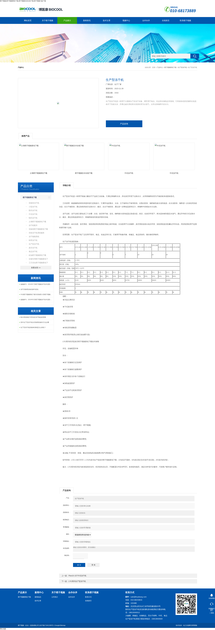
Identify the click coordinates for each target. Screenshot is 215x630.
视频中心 (126, 20)
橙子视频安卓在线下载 (83, 173)
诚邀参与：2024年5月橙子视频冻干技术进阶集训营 (37, 299)
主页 (153, 67)
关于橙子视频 (47, 20)
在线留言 (165, 20)
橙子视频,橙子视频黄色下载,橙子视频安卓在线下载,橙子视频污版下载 (23, 1)
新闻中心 (39, 592)
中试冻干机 (129, 173)
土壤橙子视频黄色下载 (38, 173)
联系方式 (88, 597)
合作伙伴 (146, 20)
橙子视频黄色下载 (170, 67)
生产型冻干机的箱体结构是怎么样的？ (33, 327)
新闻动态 (38, 597)
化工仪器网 (187, 625)
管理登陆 (194, 625)
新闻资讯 (87, 20)
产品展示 (67, 20)
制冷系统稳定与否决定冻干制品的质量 (33, 317)
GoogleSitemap (60, 625)
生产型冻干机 (182, 67)
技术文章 (106, 20)
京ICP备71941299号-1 (46, 625)
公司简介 (55, 597)
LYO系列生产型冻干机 (77, 581)
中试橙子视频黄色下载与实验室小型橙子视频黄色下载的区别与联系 (37, 294)
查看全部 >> (36, 268)
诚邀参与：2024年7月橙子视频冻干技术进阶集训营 (37, 284)
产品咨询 (124, 124)
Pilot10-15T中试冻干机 (77, 576)
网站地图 (3, 629)
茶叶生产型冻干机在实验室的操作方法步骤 (35, 322)
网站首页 (27, 20)
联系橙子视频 (185, 20)
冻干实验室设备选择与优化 (29, 289)
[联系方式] (211, 603)
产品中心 (160, 67)
